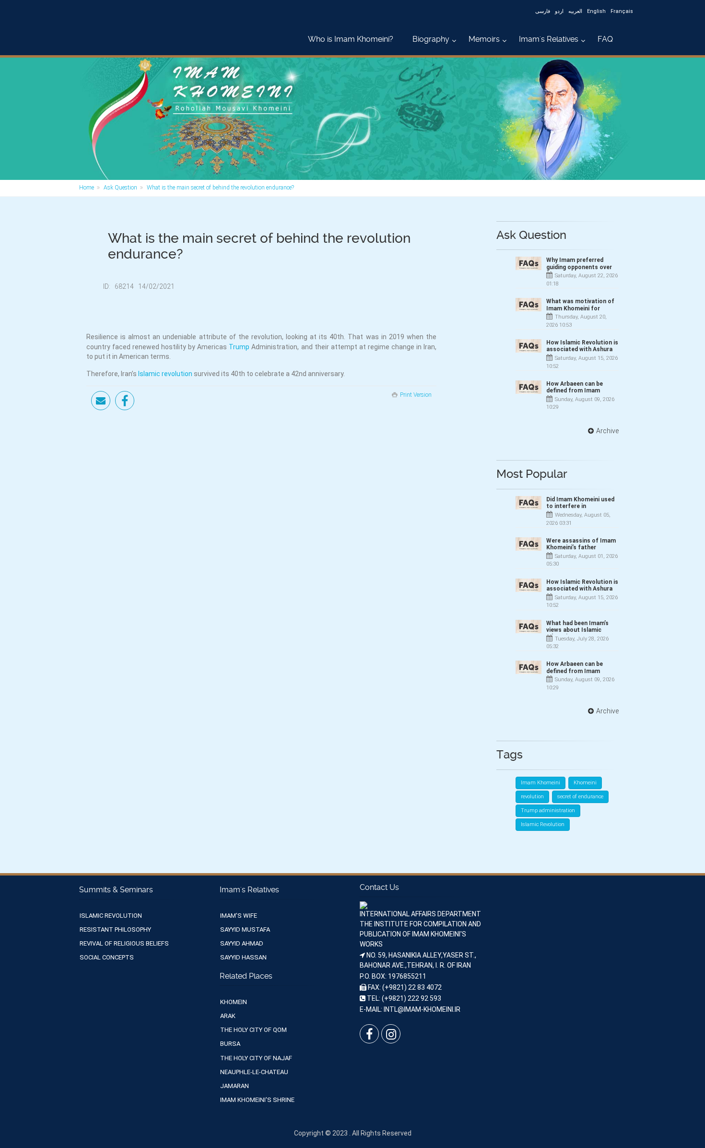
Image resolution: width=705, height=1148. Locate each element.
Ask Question (120, 187)
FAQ (605, 39)
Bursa (230, 1043)
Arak (227, 1015)
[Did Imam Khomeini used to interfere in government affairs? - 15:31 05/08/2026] (528, 502)
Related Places (246, 976)
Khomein (233, 1002)
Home (86, 187)
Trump (239, 347)
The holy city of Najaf (256, 1058)
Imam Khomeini (540, 783)
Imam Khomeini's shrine (257, 1099)
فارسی (542, 11)
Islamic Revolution (542, 824)
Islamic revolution (165, 374)
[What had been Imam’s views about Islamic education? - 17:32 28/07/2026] (528, 626)
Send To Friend (100, 400)
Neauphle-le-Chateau (254, 1072)
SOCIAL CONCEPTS (107, 957)
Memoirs (484, 39)
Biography (430, 39)
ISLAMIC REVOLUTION (111, 915)
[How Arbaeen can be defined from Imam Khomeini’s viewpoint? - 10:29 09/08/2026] (528, 387)
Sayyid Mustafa (245, 929)
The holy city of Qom (253, 1029)
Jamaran (234, 1085)
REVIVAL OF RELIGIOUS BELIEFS (124, 943)
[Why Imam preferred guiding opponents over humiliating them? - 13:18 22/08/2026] (528, 263)
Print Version (416, 394)
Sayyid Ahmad (241, 943)
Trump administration (548, 810)
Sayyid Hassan (243, 957)
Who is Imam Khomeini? (350, 39)
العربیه (575, 11)
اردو (559, 11)
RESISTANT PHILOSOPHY (115, 929)
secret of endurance (580, 796)
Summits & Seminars (116, 889)
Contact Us (379, 887)
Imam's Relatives (548, 39)
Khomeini (585, 783)
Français (622, 11)
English (596, 11)
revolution (532, 796)
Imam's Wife (238, 915)
